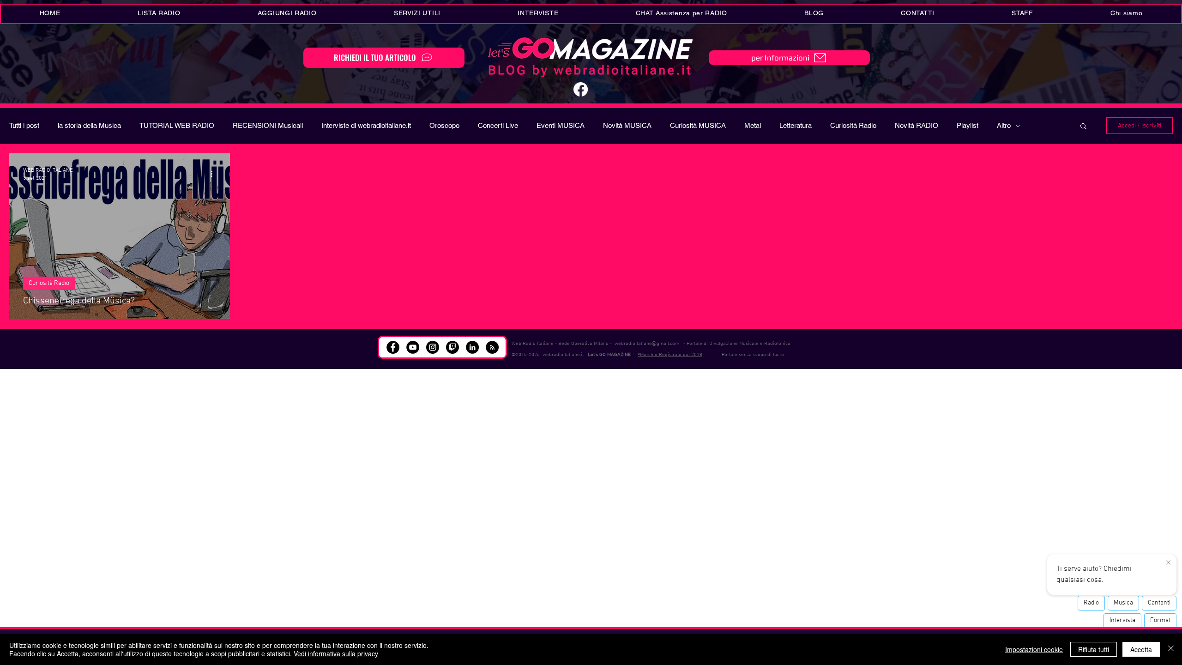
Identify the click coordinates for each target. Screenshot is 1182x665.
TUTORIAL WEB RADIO (176, 125)
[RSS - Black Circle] (492, 347)
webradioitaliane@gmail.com (647, 344)
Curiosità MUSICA (698, 125)
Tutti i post (24, 125)
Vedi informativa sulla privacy (336, 653)
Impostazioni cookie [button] (1034, 649)
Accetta (1141, 649)
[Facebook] (580, 89)
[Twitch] (452, 347)
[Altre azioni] (214, 173)
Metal (752, 125)
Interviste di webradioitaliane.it (366, 125)
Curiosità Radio (853, 125)
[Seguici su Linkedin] (472, 347)
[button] (417, 14)
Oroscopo (444, 125)
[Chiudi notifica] (1168, 563)
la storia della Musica (89, 125)
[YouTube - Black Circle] (412, 347)
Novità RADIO (916, 125)
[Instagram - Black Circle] (432, 347)
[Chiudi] (1170, 649)
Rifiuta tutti (1093, 649)
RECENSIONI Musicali (268, 125)
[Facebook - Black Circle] (392, 347)
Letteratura (795, 125)
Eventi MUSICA (561, 125)
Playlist (967, 125)
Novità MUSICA (627, 125)
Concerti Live (498, 125)
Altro (1004, 125)
